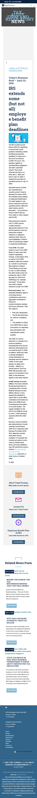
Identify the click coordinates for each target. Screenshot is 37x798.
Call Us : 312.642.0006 (12, 2)
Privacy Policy (21, 774)
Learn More (18, 492)
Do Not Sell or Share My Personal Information (18, 772)
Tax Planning (9, 747)
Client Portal (9, 737)
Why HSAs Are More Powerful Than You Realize (17, 620)
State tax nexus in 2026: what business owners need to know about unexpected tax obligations (18, 662)
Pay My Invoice (10, 735)
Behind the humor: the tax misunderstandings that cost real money (18, 582)
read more (11, 605)
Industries (8, 741)
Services (8, 739)
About (7, 731)
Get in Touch (18, 516)
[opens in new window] (26, 755)
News (7, 743)
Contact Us (9, 745)
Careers (8, 733)
